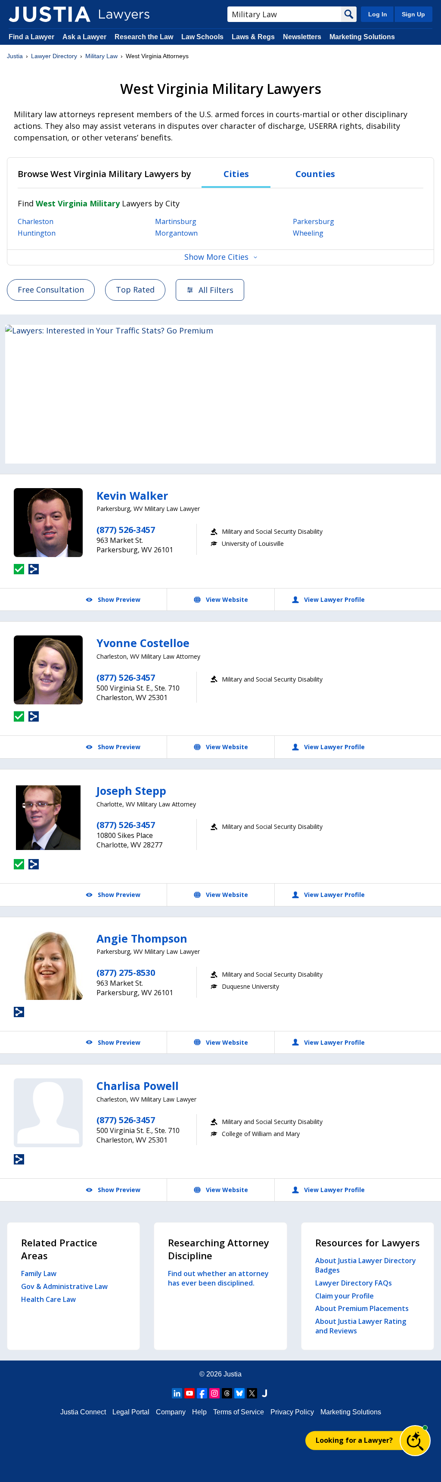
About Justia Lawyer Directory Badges (365, 1265)
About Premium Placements (362, 1308)
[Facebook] (202, 1393)
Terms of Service (238, 1412)
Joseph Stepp (131, 790)
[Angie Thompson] (48, 965)
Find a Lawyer (31, 36)
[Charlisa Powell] (48, 1112)
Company (171, 1412)
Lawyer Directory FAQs (353, 1283)
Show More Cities (216, 257)
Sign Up (413, 14)
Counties (315, 174)
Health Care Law (48, 1299)
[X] (252, 1393)
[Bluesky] (239, 1393)
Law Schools (202, 36)
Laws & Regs (253, 36)
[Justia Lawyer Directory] (49, 14)
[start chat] (415, 1440)
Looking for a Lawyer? (354, 1440)
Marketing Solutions (362, 36)
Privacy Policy (292, 1412)
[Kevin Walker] (48, 522)
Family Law (38, 1273)
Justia (15, 56)
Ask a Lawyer (85, 36)
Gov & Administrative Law (64, 1286)
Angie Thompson (141, 938)
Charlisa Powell (137, 1085)
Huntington (37, 233)
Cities (236, 174)
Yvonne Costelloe (142, 642)
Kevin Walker (132, 495)
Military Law (101, 56)
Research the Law (144, 36)
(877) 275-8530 (125, 972)
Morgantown (176, 233)
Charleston (35, 221)
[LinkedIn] (177, 1393)
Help (199, 1412)
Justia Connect (83, 1412)
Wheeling (308, 233)
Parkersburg (313, 221)
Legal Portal (130, 1412)
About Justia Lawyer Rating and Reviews (360, 1326)
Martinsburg (175, 221)
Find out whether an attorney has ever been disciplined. (218, 1278)
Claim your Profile (344, 1296)
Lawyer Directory (54, 56)
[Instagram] (214, 1393)
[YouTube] (189, 1393)
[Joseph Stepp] (48, 817)
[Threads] (227, 1393)
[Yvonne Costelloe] (48, 669)
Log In (377, 14)
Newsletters (302, 36)
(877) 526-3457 (125, 530)
